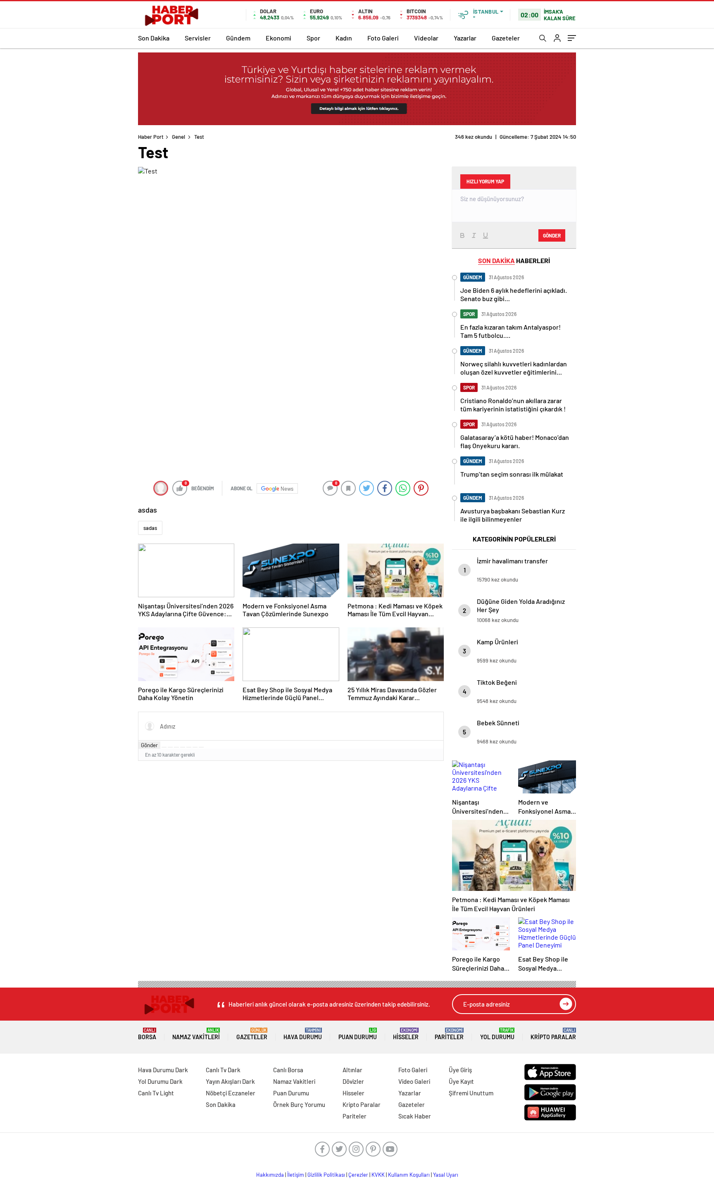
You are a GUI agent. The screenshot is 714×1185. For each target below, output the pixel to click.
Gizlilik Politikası (326, 1174)
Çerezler (358, 1174)
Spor (313, 38)
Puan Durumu (357, 1034)
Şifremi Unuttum (471, 1093)
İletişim (295, 1174)
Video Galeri (414, 1081)
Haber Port (151, 136)
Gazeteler (506, 38)
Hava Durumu (302, 1034)
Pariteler (449, 1034)
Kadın (344, 38)
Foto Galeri (383, 38)
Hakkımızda (270, 1174)
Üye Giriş (460, 1069)
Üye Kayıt (461, 1081)
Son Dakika (153, 38)
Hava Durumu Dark (163, 1069)
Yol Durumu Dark (160, 1081)
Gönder (149, 745)
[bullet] (188, 747)
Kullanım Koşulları (409, 1174)
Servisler (198, 38)
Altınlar (352, 1069)
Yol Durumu (497, 1034)
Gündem (238, 38)
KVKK (378, 1174)
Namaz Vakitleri (196, 1034)
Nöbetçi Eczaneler (230, 1093)
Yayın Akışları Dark (230, 1081)
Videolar (426, 38)
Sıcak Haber (414, 1116)
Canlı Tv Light (156, 1093)
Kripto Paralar (553, 1034)
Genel (178, 136)
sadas (150, 528)
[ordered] (182, 747)
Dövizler (353, 1081)
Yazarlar (465, 38)
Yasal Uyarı (445, 1174)
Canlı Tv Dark (223, 1069)
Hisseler (406, 1034)
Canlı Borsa (288, 1069)
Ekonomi (278, 38)
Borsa (147, 1034)
